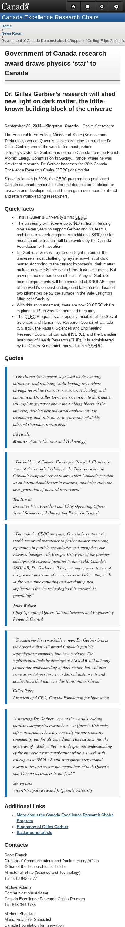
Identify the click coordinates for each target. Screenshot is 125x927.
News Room (12, 33)
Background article (34, 832)
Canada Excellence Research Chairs (50, 17)
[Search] (102, 6)
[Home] (73, 6)
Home (7, 26)
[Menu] (87, 6)
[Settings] (116, 6)
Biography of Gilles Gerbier (42, 827)
